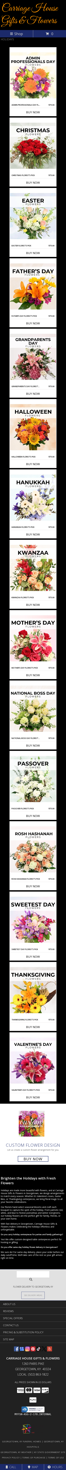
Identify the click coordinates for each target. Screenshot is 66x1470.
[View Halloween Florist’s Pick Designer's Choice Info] (33, 427)
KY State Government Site (49, 1452)
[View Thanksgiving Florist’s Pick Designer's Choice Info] (33, 990)
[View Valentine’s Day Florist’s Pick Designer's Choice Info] (33, 1061)
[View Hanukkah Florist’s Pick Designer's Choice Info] (33, 498)
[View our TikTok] (38, 1350)
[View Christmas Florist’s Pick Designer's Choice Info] (33, 146)
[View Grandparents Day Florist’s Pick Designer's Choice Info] (33, 357)
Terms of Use (56, 1457)
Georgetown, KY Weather (16, 1452)
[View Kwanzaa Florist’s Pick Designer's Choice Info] (33, 568)
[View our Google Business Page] (21, 1350)
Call (12, 1467)
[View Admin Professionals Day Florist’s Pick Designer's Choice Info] (33, 75)
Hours (56, 1467)
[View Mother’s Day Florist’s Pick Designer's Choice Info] (33, 638)
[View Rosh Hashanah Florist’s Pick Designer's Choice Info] (33, 849)
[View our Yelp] (49, 1350)
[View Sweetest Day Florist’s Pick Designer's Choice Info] (33, 920)
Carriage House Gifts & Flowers (30, 14)
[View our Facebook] (16, 1350)
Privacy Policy (11, 1457)
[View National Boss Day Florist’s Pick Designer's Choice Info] (33, 709)
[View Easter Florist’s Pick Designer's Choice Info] (33, 216)
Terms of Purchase (33, 1457)
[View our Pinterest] (33, 1350)
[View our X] (44, 1350)
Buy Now (33, 112)
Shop (18, 33)
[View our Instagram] (27, 1350)
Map (34, 1467)
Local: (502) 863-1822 (33, 1374)
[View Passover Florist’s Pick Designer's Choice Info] (33, 779)
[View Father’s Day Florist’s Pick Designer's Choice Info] (33, 287)
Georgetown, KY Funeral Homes (21, 1441)
